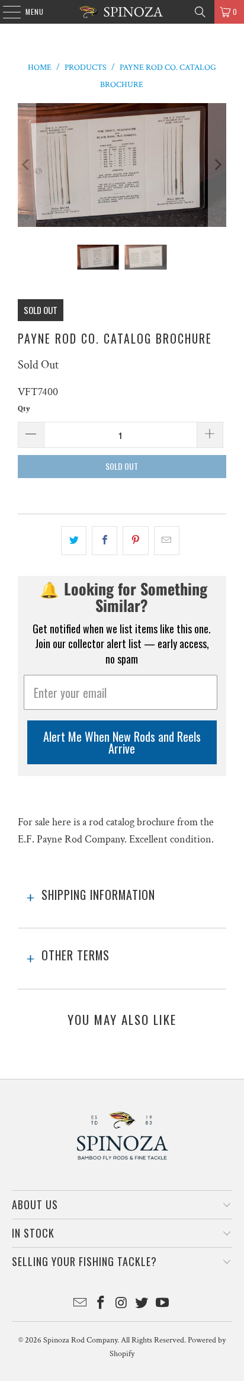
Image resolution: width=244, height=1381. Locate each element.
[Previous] (26, 165)
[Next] (217, 165)
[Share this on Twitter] (73, 540)
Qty (24, 409)
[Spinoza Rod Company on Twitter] (142, 1304)
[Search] (200, 12)
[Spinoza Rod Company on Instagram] (121, 1304)
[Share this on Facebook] (104, 540)
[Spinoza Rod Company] (122, 12)
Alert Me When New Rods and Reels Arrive (122, 742)
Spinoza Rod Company (80, 1340)
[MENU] (5, 12)
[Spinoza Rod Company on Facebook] (101, 1304)
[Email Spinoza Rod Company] (80, 1304)
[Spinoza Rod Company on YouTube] (163, 1304)
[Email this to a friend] (166, 540)
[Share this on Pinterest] (135, 540)
